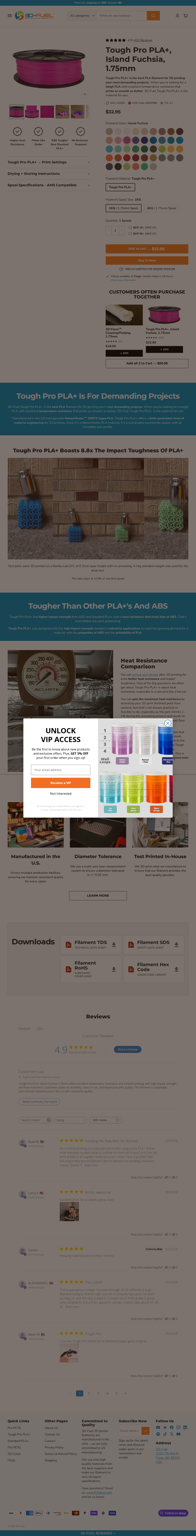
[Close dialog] (167, 723)
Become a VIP (61, 783)
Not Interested (60, 793)
